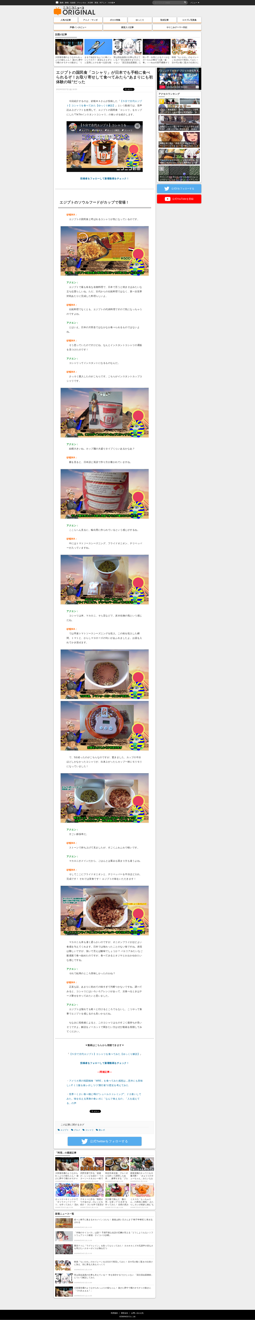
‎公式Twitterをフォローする (108, 1141)
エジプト (65, 1130)
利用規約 (114, 1313)
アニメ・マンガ (90, 20)
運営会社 (124, 1313)
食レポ (102, 1130)
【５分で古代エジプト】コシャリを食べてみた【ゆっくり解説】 (104, 1054)
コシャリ (89, 1130)
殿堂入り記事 (127, 27)
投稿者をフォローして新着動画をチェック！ (104, 178)
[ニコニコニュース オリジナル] (74, 11)
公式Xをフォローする (182, 188)
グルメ (77, 1130)
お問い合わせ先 (137, 1313)
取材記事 (164, 20)
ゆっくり (140, 20)
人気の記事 (66, 20)
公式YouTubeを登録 (182, 199)
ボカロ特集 (115, 20)
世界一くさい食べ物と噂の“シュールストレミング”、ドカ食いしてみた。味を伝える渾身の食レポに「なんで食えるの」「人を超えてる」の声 (104, 1098)
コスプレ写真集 (189, 20)
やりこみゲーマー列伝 (177, 27)
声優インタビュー (78, 27)
